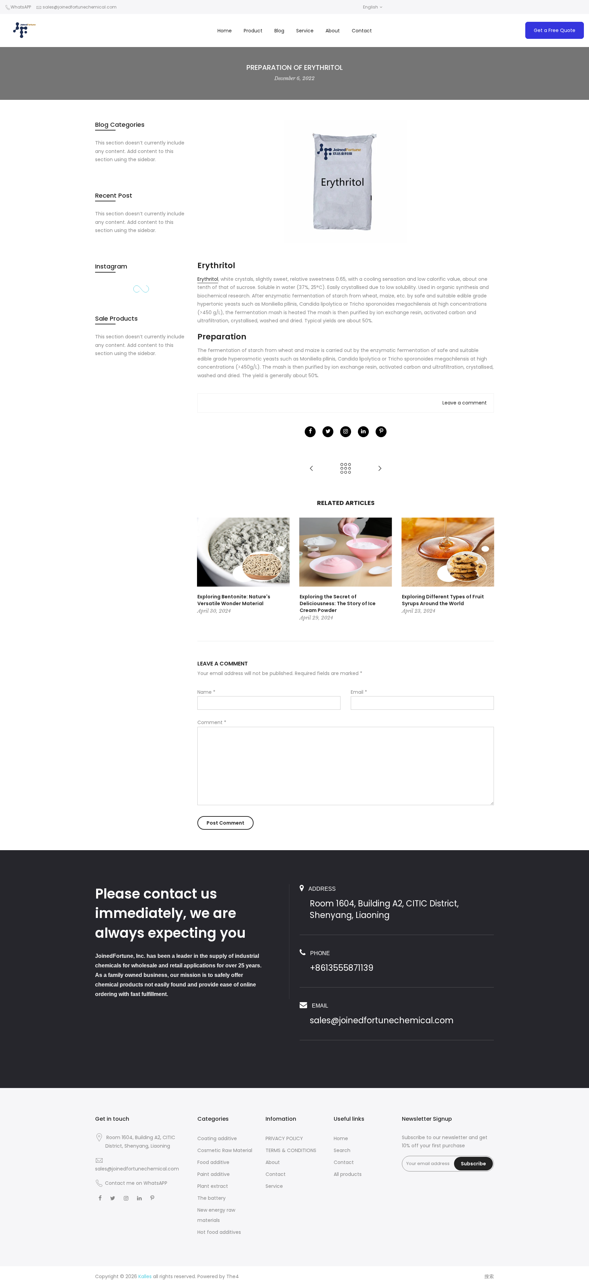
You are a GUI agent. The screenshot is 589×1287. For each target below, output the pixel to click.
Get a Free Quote (554, 30)
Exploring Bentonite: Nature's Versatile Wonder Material (233, 600)
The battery (211, 1198)
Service (305, 30)
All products (348, 1174)
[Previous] (204, 569)
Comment (211, 722)
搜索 (489, 1276)
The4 (232, 1276)
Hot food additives (219, 1232)
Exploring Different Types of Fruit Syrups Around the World (443, 600)
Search (342, 1150)
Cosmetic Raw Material (224, 1150)
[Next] (487, 569)
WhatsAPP (21, 7)
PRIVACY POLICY (284, 1138)
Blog (279, 30)
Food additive (213, 1162)
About (333, 30)
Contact (362, 30)
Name (206, 692)
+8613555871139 (342, 968)
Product (253, 30)
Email (359, 692)
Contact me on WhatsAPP (136, 1183)
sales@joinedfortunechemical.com (80, 7)
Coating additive (217, 1138)
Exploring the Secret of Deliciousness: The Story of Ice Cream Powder (338, 603)
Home (224, 30)
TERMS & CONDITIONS (291, 1150)
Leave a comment (464, 402)
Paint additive (213, 1174)
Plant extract (212, 1186)
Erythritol (207, 279)
